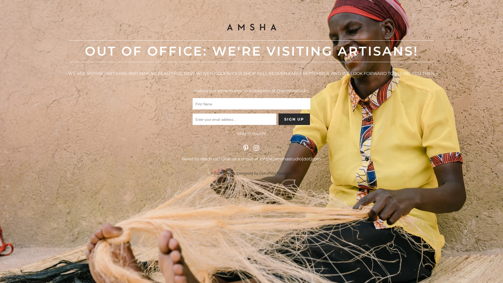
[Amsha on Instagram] (256, 149)
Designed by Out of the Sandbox (264, 173)
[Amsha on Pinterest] (246, 149)
